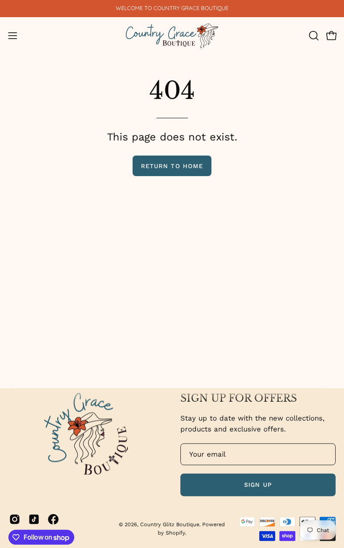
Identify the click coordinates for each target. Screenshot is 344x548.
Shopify (175, 533)
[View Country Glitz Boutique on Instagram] (14, 519)
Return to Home (172, 166)
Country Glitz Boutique (169, 524)
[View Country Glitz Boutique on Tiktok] (34, 519)
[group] (172, 8)
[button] (313, 36)
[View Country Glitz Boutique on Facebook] (53, 519)
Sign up (258, 484)
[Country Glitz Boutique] (172, 35)
